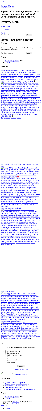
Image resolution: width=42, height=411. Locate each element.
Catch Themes (15, 403)
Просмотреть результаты (21, 369)
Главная (7, 30)
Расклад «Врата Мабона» (13, 387)
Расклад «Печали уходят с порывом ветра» (20, 389)
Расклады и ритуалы (12, 61)
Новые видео (11, 363)
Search (3, 33)
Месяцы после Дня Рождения (15, 382)
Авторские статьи (13, 361)
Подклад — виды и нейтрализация (17, 384)
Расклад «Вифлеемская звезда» (16, 386)
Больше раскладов (14, 351)
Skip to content (5, 26)
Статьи (7, 62)
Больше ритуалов (13, 353)
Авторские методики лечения (17, 357)
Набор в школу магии (14, 355)
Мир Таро (7, 6)
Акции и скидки (12, 359)
